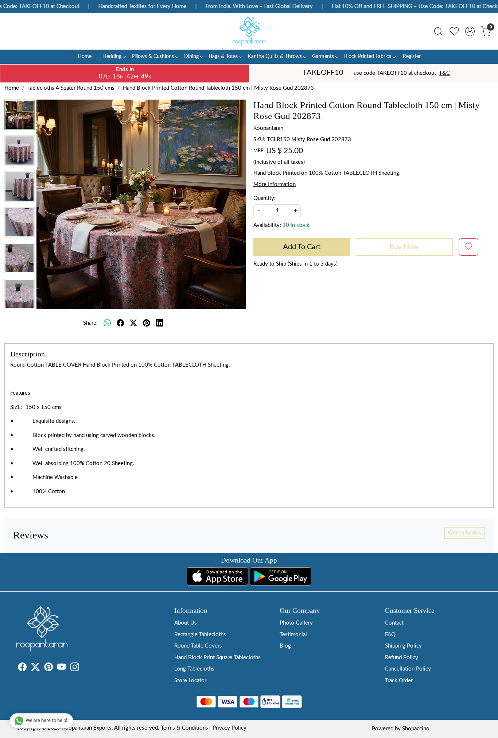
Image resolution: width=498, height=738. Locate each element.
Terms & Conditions (184, 728)
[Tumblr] (83, 668)
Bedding (112, 56)
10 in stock (296, 225)
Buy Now (404, 247)
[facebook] (120, 323)
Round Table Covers (198, 646)
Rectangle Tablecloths (200, 634)
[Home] (249, 31)
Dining (191, 56)
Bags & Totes (223, 56)
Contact (394, 623)
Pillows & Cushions (153, 56)
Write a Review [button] (465, 533)
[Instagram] (75, 668)
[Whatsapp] (107, 323)
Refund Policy (401, 657)
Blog (285, 646)
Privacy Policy (229, 728)
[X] (35, 668)
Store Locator (190, 680)
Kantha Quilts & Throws (275, 56)
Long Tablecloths (194, 669)
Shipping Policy (403, 646)
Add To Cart (301, 247)
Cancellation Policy (408, 669)
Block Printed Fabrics (367, 56)
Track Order (399, 680)
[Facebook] (22, 668)
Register (412, 56)
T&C (444, 73)
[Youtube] (61, 668)
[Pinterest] (48, 668)
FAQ (390, 634)
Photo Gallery (296, 623)
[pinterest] (146, 323)
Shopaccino (415, 728)
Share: (90, 323)
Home (85, 56)
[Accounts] (470, 31)
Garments (323, 56)
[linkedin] (159, 323)
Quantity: (264, 198)
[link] (438, 31)
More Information (274, 184)
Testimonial (293, 634)
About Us (185, 623)
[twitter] (133, 323)
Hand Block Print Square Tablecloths (217, 657)
